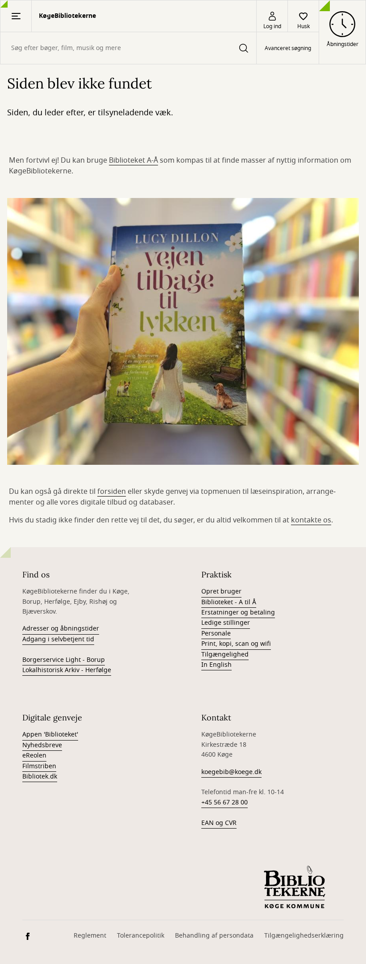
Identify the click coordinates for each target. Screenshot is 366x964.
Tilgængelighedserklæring (304, 935)
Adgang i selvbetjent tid (58, 639)
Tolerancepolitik (140, 935)
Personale (216, 633)
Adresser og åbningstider (60, 628)
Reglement (90, 935)
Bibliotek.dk (39, 776)
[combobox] (128, 48)
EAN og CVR (219, 823)
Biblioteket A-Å (133, 160)
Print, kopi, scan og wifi (236, 643)
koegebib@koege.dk (231, 772)
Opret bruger (221, 591)
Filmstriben (39, 766)
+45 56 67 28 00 (224, 802)
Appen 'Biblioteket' (50, 734)
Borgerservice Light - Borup (63, 660)
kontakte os (311, 520)
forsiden (111, 491)
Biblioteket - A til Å (228, 602)
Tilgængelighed (225, 654)
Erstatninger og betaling (238, 612)
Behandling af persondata (214, 935)
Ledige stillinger (225, 622)
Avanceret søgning (288, 48)
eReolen (34, 755)
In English (216, 664)
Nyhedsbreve (42, 745)
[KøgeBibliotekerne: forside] (294, 886)
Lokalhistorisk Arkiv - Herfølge (66, 670)
